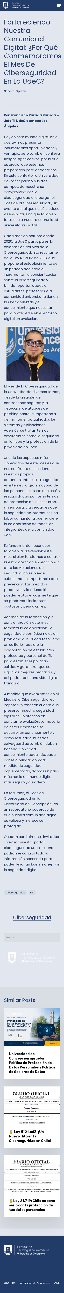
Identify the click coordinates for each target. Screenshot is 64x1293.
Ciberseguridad (32, 917)
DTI (32, 892)
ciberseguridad (15, 892)
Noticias (9, 91)
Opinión (21, 91)
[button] (59, 5)
